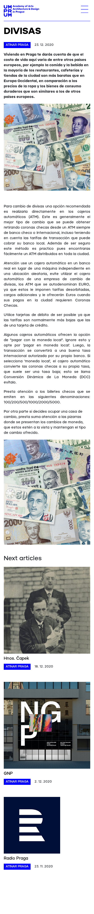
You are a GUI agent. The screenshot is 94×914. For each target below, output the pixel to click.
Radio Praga (16, 858)
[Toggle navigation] (84, 9)
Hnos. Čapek (16, 658)
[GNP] (47, 726)
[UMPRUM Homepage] (21, 11)
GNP (8, 774)
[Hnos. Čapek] (47, 611)
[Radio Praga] (32, 826)
